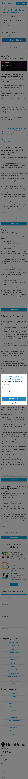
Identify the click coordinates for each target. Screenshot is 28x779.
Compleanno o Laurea (9, 391)
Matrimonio (6, 384)
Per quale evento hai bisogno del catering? (12, 381)
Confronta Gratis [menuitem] (14, 399)
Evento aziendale (8, 388)
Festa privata (7, 394)
